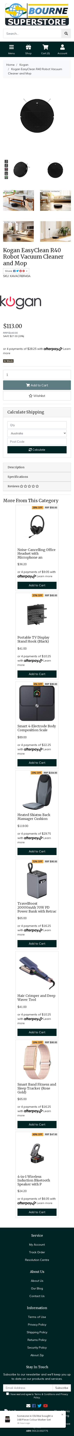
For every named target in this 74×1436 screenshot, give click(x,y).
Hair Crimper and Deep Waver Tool (36, 998)
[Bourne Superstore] (37, 14)
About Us (37, 1281)
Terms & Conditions (44, 1394)
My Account (37, 1244)
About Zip (37, 1355)
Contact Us (37, 1296)
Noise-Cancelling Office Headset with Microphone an (36, 554)
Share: (9, 270)
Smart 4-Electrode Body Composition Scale (36, 728)
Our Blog (37, 1288)
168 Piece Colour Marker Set (34, 1419)
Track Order (37, 1252)
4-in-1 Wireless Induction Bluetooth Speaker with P (33, 1180)
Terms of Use (37, 1317)
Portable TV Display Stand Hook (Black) (33, 639)
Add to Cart (39, 385)
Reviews (14, 486)
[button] (37, 395)
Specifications (18, 477)
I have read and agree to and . (38, 1396)
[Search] (66, 33)
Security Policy (37, 1347)
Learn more (44, 576)
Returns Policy (37, 1340)
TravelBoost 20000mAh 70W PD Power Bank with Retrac (36, 907)
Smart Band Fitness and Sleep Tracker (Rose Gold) (36, 1088)
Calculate (38, 450)
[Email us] (28, 1405)
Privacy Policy (37, 1324)
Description (16, 467)
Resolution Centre (37, 1260)
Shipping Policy (37, 1332)
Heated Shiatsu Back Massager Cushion (33, 817)
